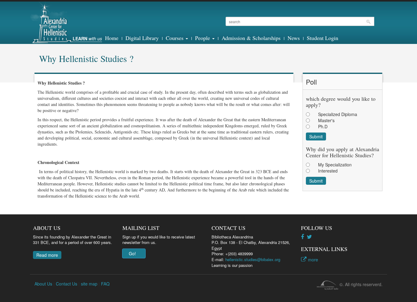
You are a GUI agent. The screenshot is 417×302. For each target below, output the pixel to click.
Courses (175, 38)
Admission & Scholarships (251, 38)
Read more (47, 255)
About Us (43, 284)
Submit (316, 136)
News (294, 38)
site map (89, 284)
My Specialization (335, 165)
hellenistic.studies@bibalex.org (252, 259)
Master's (326, 120)
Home (111, 38)
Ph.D (323, 126)
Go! (132, 253)
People (203, 38)
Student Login (322, 38)
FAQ (105, 284)
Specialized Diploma (337, 114)
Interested (328, 171)
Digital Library (142, 38)
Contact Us (66, 284)
